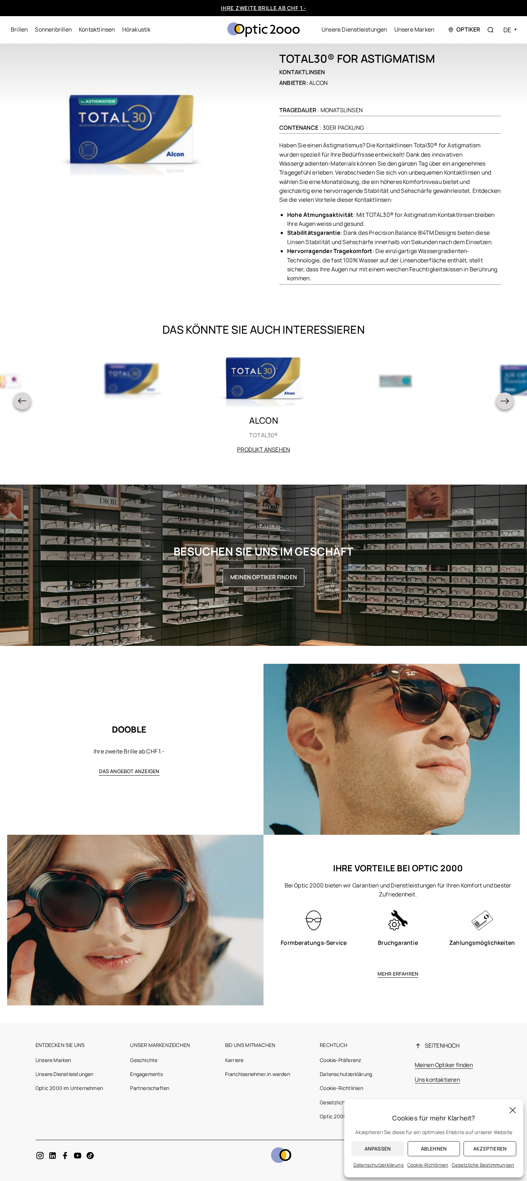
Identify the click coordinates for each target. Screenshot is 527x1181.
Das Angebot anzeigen (129, 771)
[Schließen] (512, 1110)
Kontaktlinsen (97, 29)
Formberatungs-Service (314, 943)
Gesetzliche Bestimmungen (483, 1165)
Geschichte (143, 1060)
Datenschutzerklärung (346, 1074)
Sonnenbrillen (53, 29)
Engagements (146, 1074)
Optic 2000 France (342, 1116)
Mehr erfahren (398, 973)
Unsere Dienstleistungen (354, 29)
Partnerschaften (149, 1088)
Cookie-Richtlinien (341, 1088)
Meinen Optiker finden (263, 577)
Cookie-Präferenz (340, 1060)
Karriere (234, 1060)
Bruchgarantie (398, 943)
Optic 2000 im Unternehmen (69, 1088)
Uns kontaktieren (437, 1080)
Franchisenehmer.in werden (257, 1074)
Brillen (19, 29)
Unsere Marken (414, 29)
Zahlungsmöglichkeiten (482, 943)
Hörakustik (136, 29)
